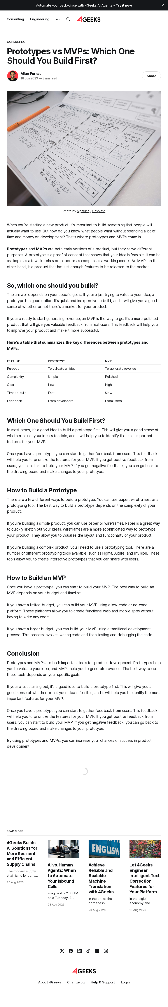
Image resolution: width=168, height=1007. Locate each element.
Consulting (15, 19)
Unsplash (98, 211)
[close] (162, 5)
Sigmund (83, 211)
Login (125, 982)
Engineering (39, 19)
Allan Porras (31, 73)
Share (151, 76)
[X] (62, 951)
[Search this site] (68, 19)
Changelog (76, 982)
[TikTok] (88, 951)
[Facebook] (71, 951)
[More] (57, 19)
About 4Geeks (49, 982)
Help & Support (103, 982)
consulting (16, 41)
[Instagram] (106, 951)
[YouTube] (97, 951)
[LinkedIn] (79, 951)
